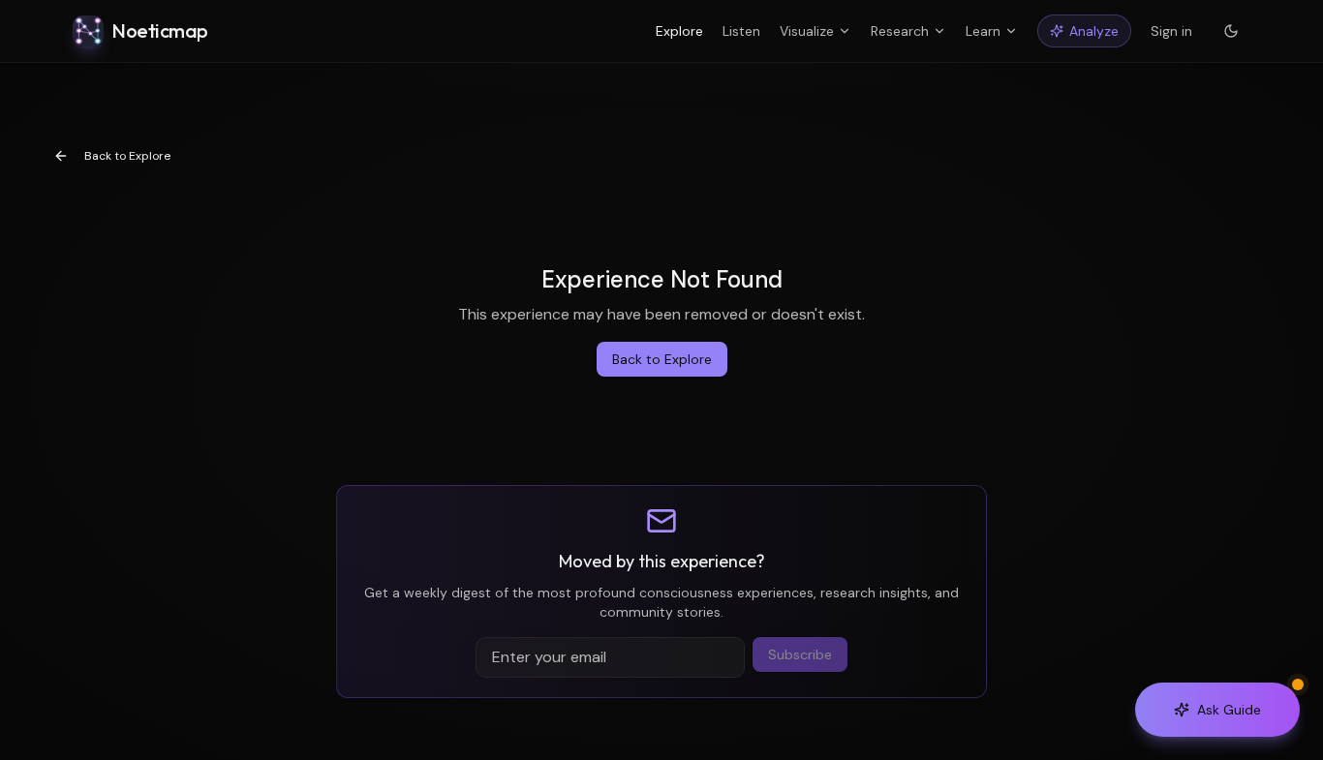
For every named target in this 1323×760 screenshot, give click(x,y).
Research (900, 31)
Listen (741, 31)
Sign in (1171, 31)
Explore (679, 31)
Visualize (807, 31)
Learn (983, 31)
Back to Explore (127, 156)
